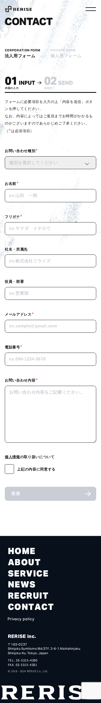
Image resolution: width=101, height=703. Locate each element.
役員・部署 (14, 281)
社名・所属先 (16, 249)
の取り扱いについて (29, 456)
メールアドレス (19, 314)
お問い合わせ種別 (21, 150)
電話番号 (13, 347)
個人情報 (12, 456)
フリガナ (13, 216)
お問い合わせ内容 (21, 380)
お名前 (12, 183)
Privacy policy (21, 619)
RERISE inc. (22, 636)
